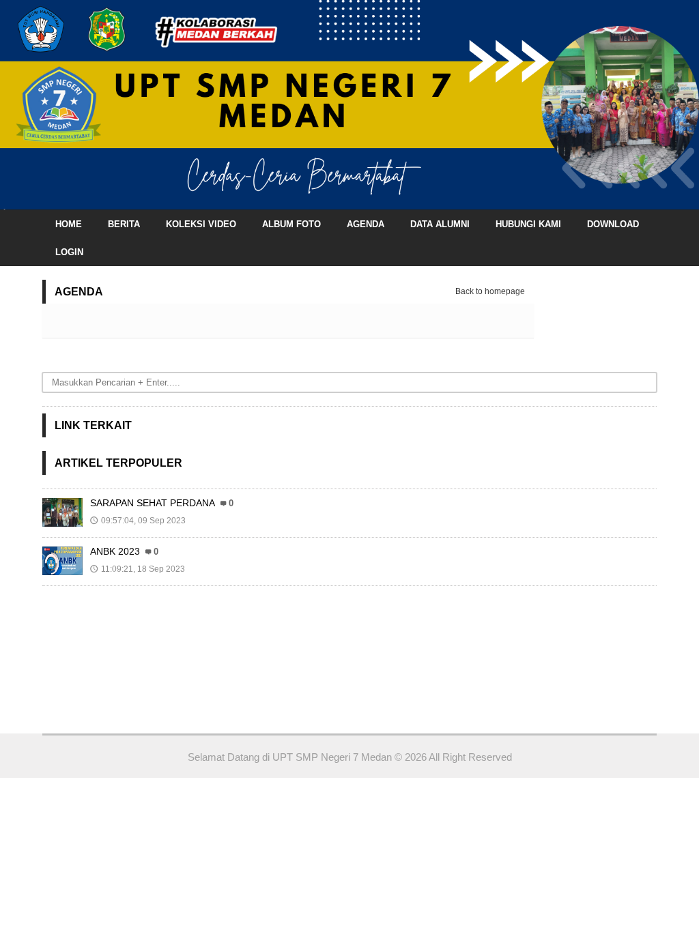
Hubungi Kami (528, 224)
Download (613, 224)
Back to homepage (490, 291)
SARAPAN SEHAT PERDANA (152, 502)
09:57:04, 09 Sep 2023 (138, 520)
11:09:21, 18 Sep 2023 (137, 569)
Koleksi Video (201, 224)
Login (69, 252)
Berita (124, 224)
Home (68, 224)
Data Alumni (440, 224)
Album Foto (291, 224)
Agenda (365, 224)
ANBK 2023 (115, 551)
